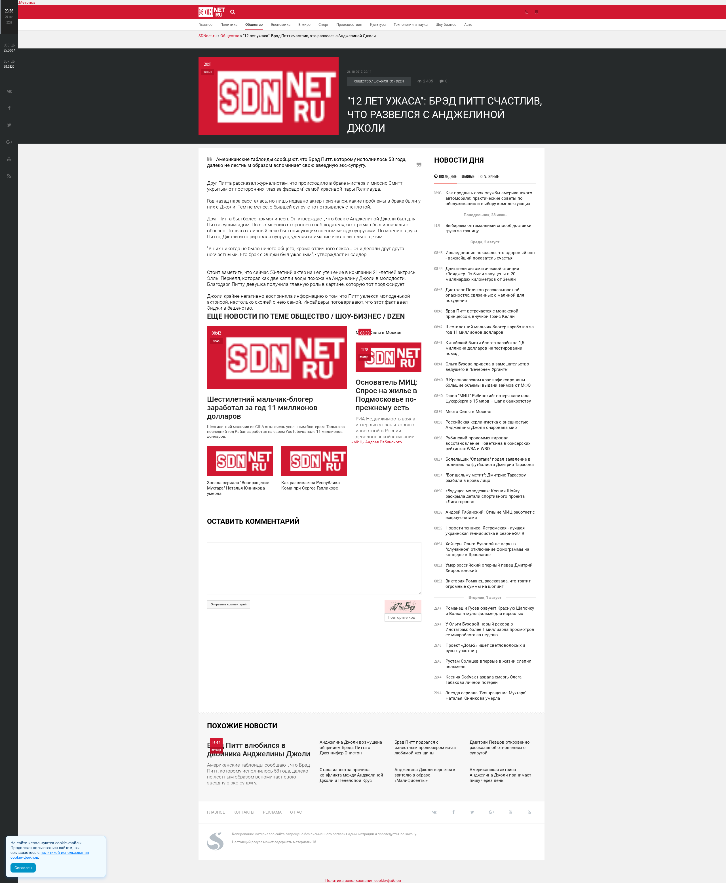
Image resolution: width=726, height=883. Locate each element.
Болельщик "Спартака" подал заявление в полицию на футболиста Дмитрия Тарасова (490, 462)
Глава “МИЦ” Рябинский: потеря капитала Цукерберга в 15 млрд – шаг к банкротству (488, 398)
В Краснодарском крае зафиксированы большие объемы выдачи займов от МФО (488, 382)
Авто (468, 24)
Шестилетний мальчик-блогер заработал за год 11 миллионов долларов (490, 329)
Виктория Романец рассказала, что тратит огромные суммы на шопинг (488, 583)
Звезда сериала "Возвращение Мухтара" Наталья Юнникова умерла (486, 695)
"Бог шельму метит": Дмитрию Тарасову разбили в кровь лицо (486, 478)
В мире (304, 24)
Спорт (323, 24)
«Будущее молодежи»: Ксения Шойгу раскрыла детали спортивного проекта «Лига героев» (485, 496)
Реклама (272, 812)
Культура (378, 24)
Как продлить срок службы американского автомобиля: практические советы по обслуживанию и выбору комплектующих (489, 198)
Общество (254, 24)
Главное (205, 24)
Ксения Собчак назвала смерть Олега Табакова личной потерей (484, 680)
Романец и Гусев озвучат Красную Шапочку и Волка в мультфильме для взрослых (490, 611)
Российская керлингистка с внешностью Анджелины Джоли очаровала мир (487, 425)
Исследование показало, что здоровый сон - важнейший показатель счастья (490, 255)
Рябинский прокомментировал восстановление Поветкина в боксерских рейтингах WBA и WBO (488, 443)
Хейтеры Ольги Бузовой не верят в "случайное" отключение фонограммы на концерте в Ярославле (487, 549)
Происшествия (349, 24)
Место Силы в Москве (468, 411)
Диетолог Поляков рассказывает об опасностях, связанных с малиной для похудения (485, 295)
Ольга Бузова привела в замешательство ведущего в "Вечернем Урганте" (487, 366)
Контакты (243, 812)
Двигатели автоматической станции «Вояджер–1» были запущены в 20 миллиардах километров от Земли (482, 274)
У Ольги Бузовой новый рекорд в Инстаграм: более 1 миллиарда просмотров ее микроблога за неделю (490, 629)
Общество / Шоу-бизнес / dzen (379, 81)
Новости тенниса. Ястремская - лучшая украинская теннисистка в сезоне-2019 (485, 530)
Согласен (23, 867)
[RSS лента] (526, 12)
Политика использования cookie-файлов (363, 880)
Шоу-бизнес (446, 24)
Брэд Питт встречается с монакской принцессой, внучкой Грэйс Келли (482, 313)
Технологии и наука (411, 24)
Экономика (280, 24)
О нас (296, 812)
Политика (228, 24)
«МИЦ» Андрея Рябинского (376, 442)
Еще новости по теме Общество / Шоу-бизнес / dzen (306, 316)
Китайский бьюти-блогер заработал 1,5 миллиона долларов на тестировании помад (485, 348)
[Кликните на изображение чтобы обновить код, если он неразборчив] (403, 606)
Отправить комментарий (228, 604)
